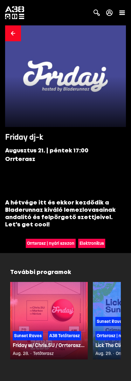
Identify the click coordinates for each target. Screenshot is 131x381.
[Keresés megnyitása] (96, 13)
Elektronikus (91, 243)
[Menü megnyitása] (122, 13)
